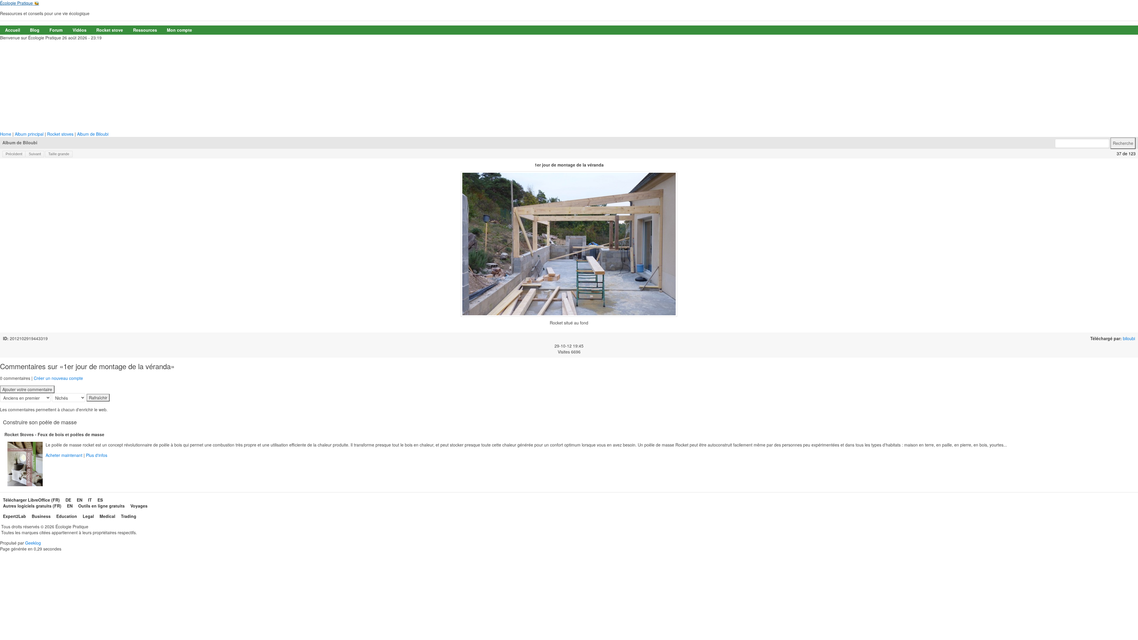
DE (68, 500)
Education (66, 516)
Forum (56, 30)
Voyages (139, 506)
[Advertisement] (569, 86)
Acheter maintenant (64, 455)
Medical (107, 516)
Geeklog (33, 543)
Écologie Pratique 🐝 (19, 3)
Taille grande (58, 154)
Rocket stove (109, 30)
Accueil (12, 30)
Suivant (35, 154)
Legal (88, 516)
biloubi (1129, 338)
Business (41, 516)
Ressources (145, 30)
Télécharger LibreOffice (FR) (31, 500)
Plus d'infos (96, 455)
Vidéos (80, 30)
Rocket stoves (60, 134)
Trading (128, 516)
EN (79, 500)
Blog (34, 30)
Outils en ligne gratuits (101, 506)
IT (90, 500)
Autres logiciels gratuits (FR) (32, 506)
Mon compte (179, 30)
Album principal (29, 134)
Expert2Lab (14, 516)
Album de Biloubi (92, 134)
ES (100, 500)
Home (5, 134)
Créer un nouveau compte (58, 378)
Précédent (14, 154)
